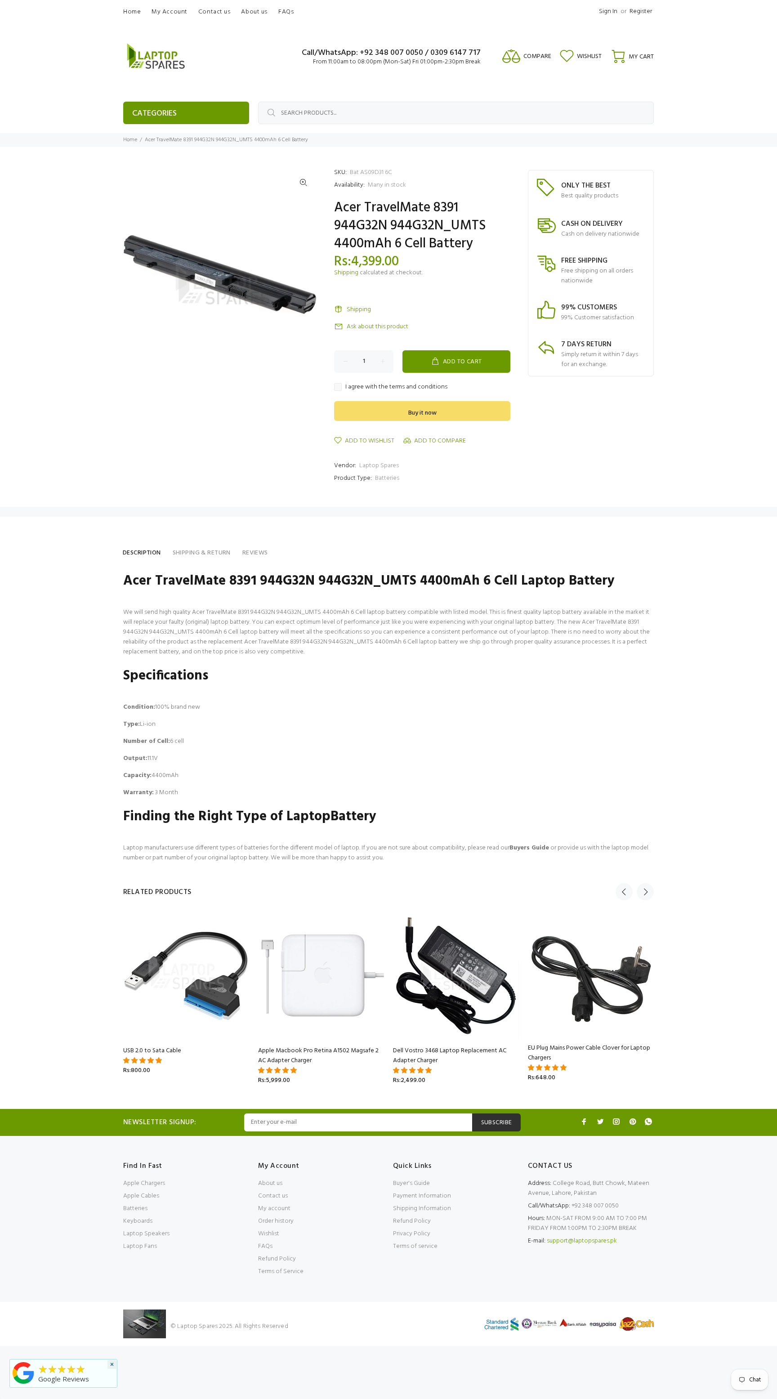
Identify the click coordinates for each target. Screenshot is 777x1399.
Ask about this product (377, 327)
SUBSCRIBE (496, 1122)
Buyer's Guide (411, 1183)
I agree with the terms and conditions (396, 387)
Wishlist (268, 1234)
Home (130, 139)
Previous (624, 891)
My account (274, 1208)
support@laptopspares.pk (582, 1241)
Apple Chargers (144, 1183)
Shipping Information (422, 1208)
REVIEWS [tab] (255, 553)
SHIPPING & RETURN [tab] (202, 553)
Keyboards (137, 1221)
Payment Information (422, 1196)
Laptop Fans (140, 1246)
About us (270, 1183)
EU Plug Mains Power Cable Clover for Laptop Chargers (589, 1053)
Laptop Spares (379, 465)
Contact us (273, 1196)
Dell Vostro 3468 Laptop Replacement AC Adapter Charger (449, 1056)
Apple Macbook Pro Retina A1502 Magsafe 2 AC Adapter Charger (318, 1056)
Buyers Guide (529, 848)
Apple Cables (141, 1196)
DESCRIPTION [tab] (142, 553)
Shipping (346, 273)
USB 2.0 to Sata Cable (152, 1051)
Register (641, 11)
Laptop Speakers (146, 1234)
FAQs (265, 1246)
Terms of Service (281, 1271)
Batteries (387, 478)
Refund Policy (277, 1259)
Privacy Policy (411, 1234)
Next (645, 891)
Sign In (608, 11)
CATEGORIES (154, 113)
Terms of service (415, 1246)
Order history (276, 1221)
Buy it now (422, 413)
